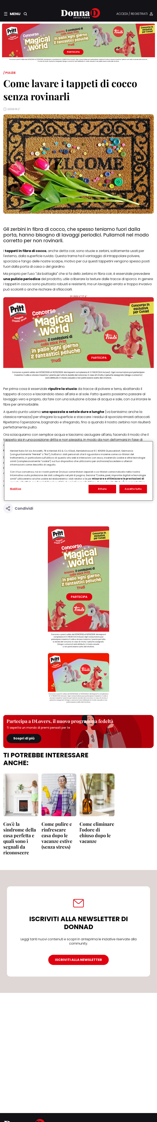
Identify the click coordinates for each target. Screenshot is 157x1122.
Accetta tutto (133, 489)
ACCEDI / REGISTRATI (132, 14)
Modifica (15, 488)
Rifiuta (102, 489)
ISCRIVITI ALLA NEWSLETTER (78, 959)
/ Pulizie (9, 73)
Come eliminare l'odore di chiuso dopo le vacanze (97, 832)
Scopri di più (24, 738)
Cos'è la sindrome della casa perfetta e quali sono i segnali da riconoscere (19, 838)
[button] (12, 13)
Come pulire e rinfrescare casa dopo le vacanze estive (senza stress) (56, 835)
